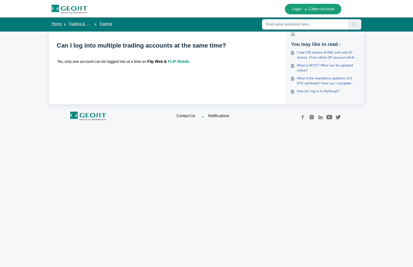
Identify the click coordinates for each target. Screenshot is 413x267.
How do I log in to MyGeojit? (318, 91)
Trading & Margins (84, 24)
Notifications (218, 116)
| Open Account (321, 9)
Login (297, 9)
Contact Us (185, 116)
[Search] (354, 24)
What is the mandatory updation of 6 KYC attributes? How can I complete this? (324, 81)
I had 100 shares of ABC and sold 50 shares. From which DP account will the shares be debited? (326, 55)
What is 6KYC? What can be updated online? (325, 67)
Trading (105, 24)
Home (57, 24)
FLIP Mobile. (179, 62)
